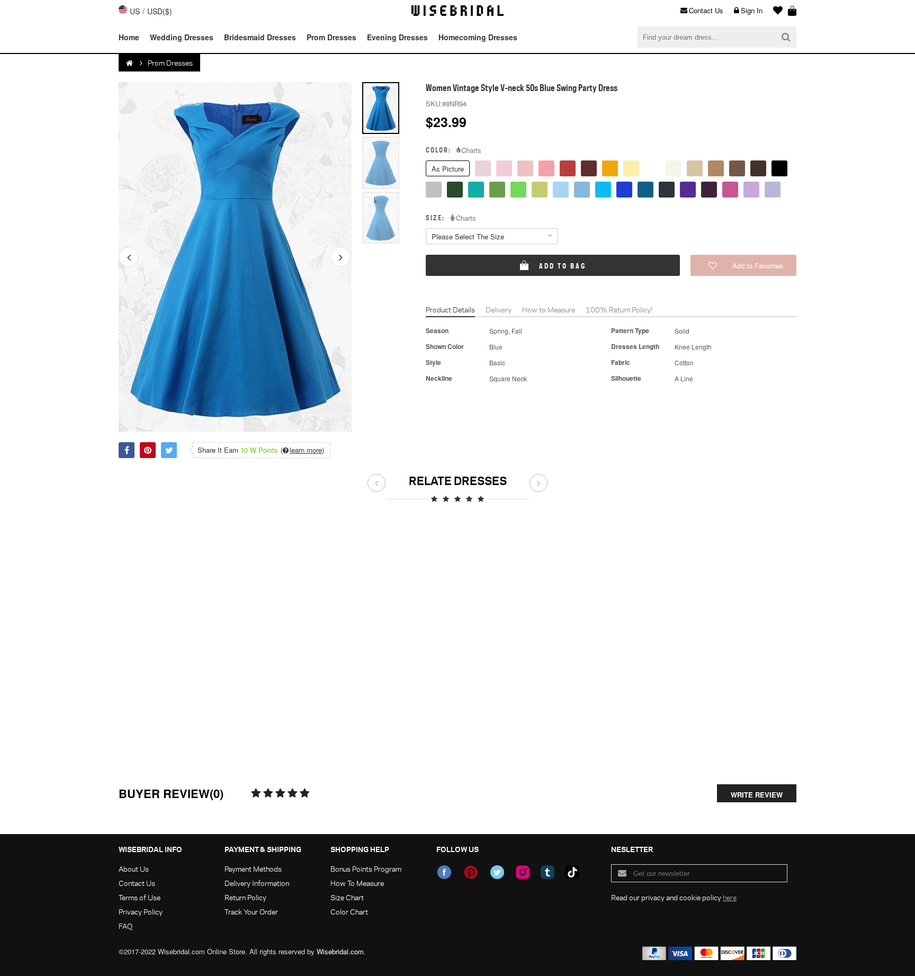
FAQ (125, 925)
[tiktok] (572, 872)
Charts (471, 150)
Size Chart (347, 897)
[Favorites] (775, 10)
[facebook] (444, 872)
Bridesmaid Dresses (260, 37)
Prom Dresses (331, 37)
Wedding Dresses (181, 37)
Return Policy (245, 897)
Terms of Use (139, 897)
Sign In (751, 10)
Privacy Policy (141, 911)
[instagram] (523, 872)
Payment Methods (253, 868)
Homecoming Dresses (477, 37)
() (302, 450)
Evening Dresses (397, 37)
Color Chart (349, 911)
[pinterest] (471, 872)
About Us (134, 868)
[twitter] (497, 872)
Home (129, 37)
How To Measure (357, 883)
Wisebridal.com (340, 951)
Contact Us (706, 10)
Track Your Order (251, 911)
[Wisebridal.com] (130, 63)
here (730, 897)
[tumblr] (547, 872)
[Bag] (792, 10)
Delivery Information (257, 883)
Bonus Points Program (365, 868)
